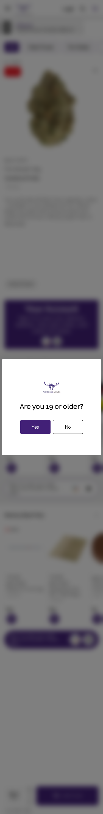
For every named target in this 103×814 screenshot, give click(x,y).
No (68, 427)
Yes (35, 427)
